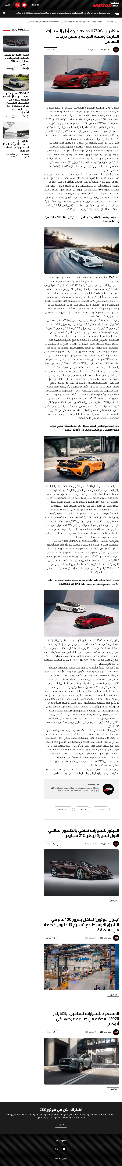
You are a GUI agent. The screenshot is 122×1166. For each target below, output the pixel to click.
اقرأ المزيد (113, 900)
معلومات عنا (61, 1141)
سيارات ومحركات (103, 13)
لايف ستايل (20, 13)
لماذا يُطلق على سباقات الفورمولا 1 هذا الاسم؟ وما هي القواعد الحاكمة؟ (16, 146)
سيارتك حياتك (43, 13)
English (35, 5)
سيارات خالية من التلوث (87, 13)
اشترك (7, 5)
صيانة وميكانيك (32, 13)
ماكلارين (82, 809)
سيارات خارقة (63, 809)
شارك (48, 49)
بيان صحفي (100, 809)
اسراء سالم (25, 155)
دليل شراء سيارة (71, 13)
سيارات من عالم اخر (57, 13)
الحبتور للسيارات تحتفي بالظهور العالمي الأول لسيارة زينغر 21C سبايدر (16, 59)
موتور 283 (104, 49)
